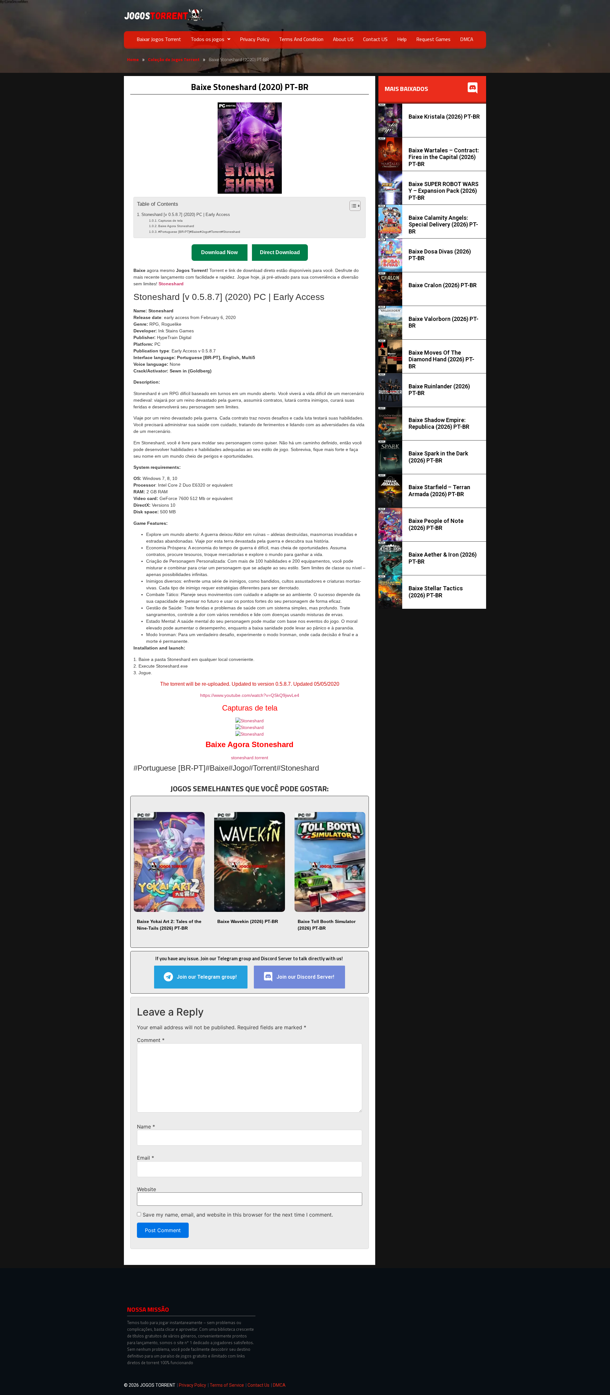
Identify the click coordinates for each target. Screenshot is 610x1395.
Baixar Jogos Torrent (159, 39)
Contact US (375, 39)
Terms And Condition (301, 39)
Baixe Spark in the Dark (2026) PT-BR (438, 457)
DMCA (466, 39)
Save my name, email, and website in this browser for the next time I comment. (238, 1214)
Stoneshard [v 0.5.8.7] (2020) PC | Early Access (185, 214)
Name (146, 1126)
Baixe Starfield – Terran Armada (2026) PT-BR (439, 490)
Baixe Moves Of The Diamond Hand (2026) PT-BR (441, 359)
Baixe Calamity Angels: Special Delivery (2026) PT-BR (443, 224)
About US (343, 39)
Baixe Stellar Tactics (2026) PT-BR (436, 592)
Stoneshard (171, 283)
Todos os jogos (207, 39)
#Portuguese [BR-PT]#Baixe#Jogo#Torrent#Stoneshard (199, 231)
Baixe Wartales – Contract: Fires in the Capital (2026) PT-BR (444, 157)
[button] (210, 39)
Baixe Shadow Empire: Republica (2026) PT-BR (439, 423)
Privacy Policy (254, 39)
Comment (151, 1040)
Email (145, 1157)
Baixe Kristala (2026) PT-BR (444, 116)
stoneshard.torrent (249, 757)
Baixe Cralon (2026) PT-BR (443, 285)
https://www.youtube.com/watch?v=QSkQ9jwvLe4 (249, 695)
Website (146, 1189)
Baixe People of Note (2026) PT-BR (436, 524)
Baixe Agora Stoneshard (176, 226)
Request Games (433, 39)
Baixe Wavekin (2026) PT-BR (247, 921)
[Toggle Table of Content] (352, 205)
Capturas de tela (170, 220)
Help (402, 39)
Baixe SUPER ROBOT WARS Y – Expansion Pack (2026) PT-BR (443, 191)
